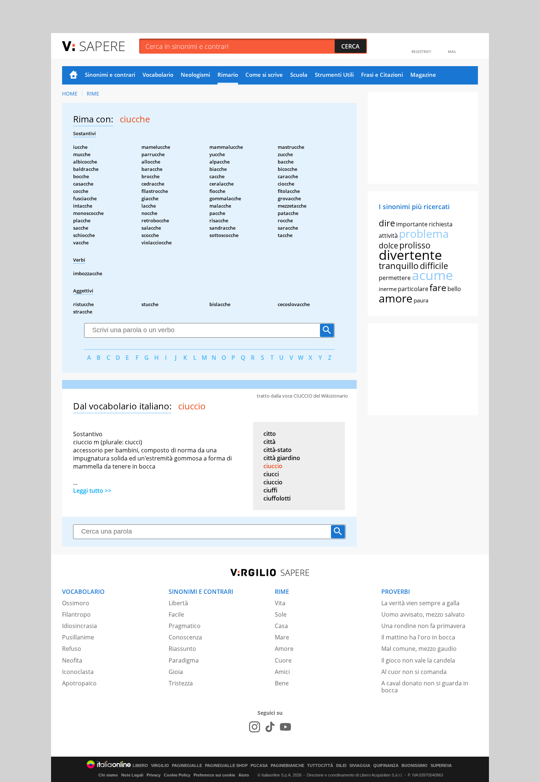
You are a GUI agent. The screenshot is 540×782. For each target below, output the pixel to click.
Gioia (176, 672)
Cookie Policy (177, 775)
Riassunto (182, 649)
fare (437, 287)
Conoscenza (185, 637)
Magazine (423, 74)
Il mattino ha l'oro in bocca (418, 637)
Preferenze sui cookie (214, 775)
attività (388, 236)
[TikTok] (270, 727)
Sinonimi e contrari (110, 74)
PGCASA (259, 766)
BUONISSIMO (415, 766)
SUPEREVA (441, 766)
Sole (281, 614)
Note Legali (132, 775)
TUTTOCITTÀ (320, 766)
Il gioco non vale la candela (418, 660)
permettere (395, 278)
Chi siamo (108, 775)
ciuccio (272, 466)
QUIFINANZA (386, 766)
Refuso (71, 649)
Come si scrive (264, 74)
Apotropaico (79, 683)
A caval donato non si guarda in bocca (424, 686)
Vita (280, 603)
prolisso (415, 245)
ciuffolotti (277, 498)
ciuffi (270, 490)
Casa (281, 626)
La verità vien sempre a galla (420, 603)
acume (432, 275)
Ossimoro (75, 603)
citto (269, 434)
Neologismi (195, 74)
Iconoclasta (78, 672)
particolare (413, 289)
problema (424, 233)
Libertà (178, 603)
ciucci (271, 474)
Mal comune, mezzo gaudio (419, 649)
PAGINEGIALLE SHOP (226, 766)
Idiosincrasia (79, 626)
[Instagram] (254, 727)
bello (454, 289)
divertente (410, 255)
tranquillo (399, 265)
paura (421, 300)
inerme (388, 289)
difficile (434, 266)
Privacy (154, 775)
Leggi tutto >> (92, 491)
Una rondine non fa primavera (423, 626)
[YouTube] (285, 727)
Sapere (102, 45)
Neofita (72, 660)
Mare (282, 637)
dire (387, 223)
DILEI (341, 766)
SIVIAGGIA (359, 766)
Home (73, 75)
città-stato (277, 450)
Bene (282, 683)
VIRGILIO (160, 766)
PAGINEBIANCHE (287, 766)
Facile (176, 614)
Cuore (283, 660)
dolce (388, 245)
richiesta (441, 224)
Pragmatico (185, 626)
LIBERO (140, 766)
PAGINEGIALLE (187, 766)
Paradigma (184, 660)
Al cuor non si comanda (414, 672)
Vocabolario (158, 74)
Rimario (227, 74)
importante (412, 224)
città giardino (281, 458)
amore (396, 298)
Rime (93, 93)
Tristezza (181, 683)
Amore (284, 649)
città (269, 442)
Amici (282, 672)
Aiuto (243, 775)
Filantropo (76, 614)
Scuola (298, 74)
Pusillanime (78, 637)
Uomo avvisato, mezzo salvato (423, 614)
